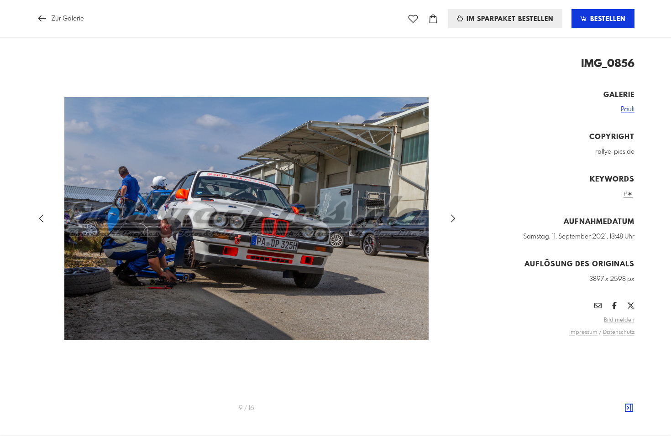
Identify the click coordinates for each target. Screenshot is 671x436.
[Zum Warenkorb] (433, 19)
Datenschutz (618, 332)
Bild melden (619, 320)
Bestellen (606, 19)
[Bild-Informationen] (629, 408)
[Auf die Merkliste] (413, 19)
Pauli (627, 109)
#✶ (628, 194)
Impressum (583, 332)
